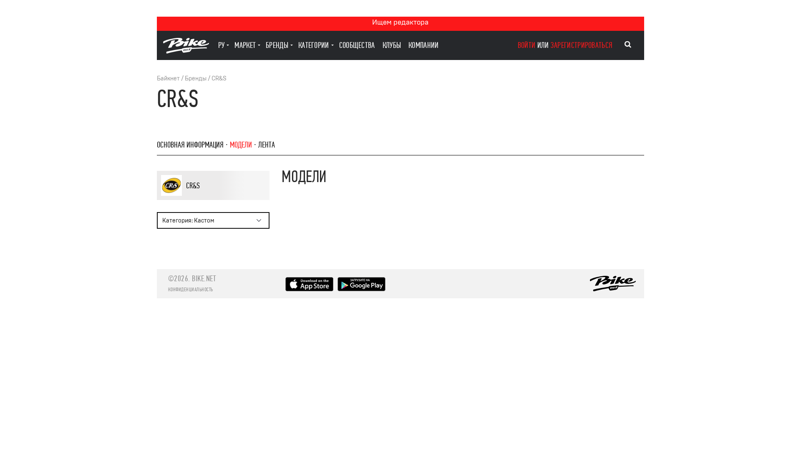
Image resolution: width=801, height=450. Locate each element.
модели (241, 145)
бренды (277, 45)
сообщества (357, 45)
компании (423, 45)
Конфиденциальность (190, 289)
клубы (392, 45)
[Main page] (186, 51)
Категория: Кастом (188, 220)
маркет (245, 45)
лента (266, 145)
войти (527, 45)
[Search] (628, 44)
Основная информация (190, 145)
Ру (221, 45)
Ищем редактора (400, 22)
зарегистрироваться (581, 45)
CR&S (219, 78)
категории (313, 45)
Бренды (196, 78)
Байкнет (168, 78)
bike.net (204, 278)
